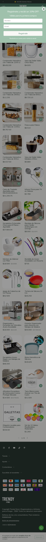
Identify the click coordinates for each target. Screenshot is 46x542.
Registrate (23, 33)
